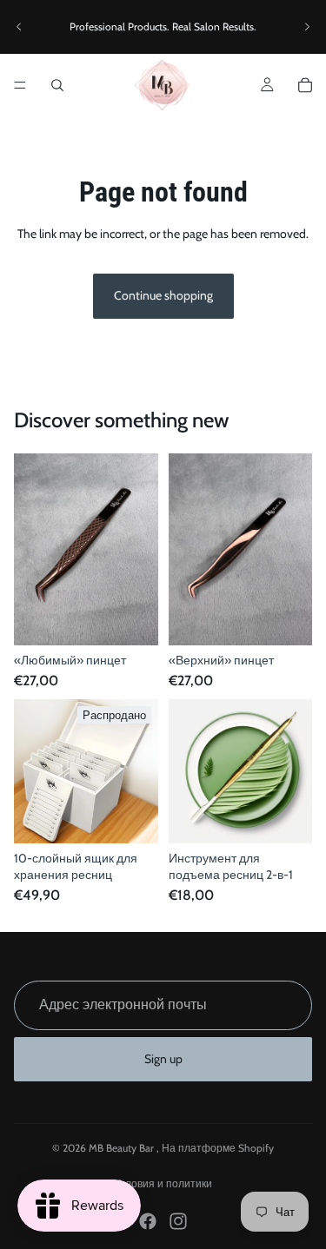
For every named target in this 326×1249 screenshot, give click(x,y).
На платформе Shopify (218, 1147)
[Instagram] (178, 1221)
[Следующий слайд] (307, 27)
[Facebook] (147, 1221)
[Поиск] (57, 85)
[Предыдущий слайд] (19, 27)
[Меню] (20, 85)
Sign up (163, 1059)
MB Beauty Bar (122, 1147)
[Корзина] (305, 85)
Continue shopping (163, 295)
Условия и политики (163, 1183)
